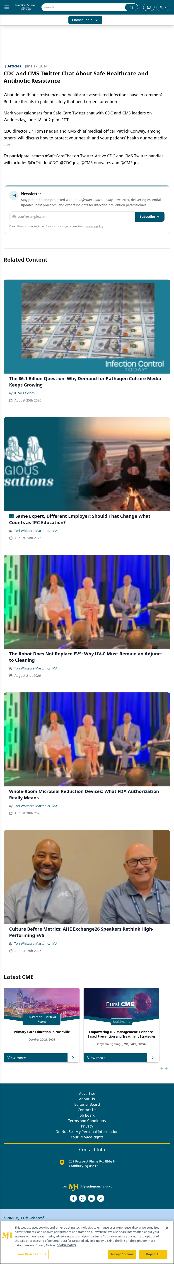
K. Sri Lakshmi (25, 393)
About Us (87, 1098)
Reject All (153, 1254)
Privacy (87, 1126)
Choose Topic (82, 20)
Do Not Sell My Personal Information (87, 1131)
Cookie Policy (66, 1245)
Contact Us (87, 1109)
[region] (87, 1242)
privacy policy (94, 226)
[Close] (167, 1228)
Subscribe (147, 216)
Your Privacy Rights (87, 1137)
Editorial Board (87, 1104)
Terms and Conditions (87, 1120)
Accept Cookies (122, 1254)
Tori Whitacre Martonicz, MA (35, 530)
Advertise (87, 1093)
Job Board (87, 1115)
